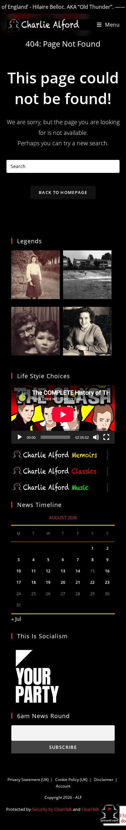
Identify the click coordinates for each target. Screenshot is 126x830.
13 (63, 571)
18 (33, 582)
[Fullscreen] (106, 437)
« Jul (16, 618)
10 (18, 571)
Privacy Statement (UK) (28, 779)
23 (107, 582)
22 (92, 582)
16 (107, 571)
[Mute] (96, 437)
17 (18, 582)
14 (78, 571)
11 (33, 571)
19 (48, 582)
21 (78, 582)
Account (63, 786)
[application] (63, 414)
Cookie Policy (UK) (71, 779)
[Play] (19, 437)
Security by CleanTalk (52, 809)
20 (63, 582)
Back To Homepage (63, 192)
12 (48, 571)
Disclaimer (103, 779)
